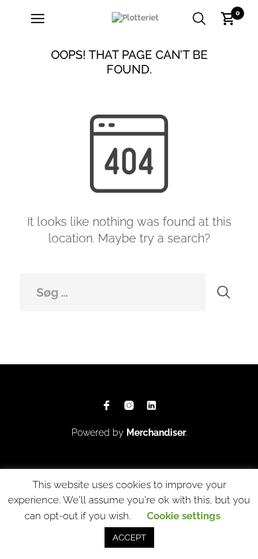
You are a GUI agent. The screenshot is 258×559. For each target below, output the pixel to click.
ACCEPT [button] (129, 537)
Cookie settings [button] (183, 516)
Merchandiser (156, 432)
